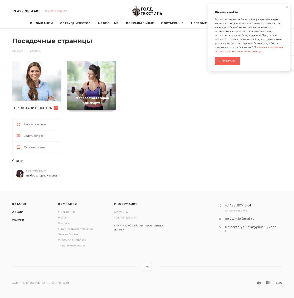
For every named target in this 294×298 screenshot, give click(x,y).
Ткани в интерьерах (71, 245)
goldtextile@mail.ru (239, 218)
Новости (64, 217)
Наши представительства (75, 228)
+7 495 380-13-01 (25, 11)
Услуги (18, 219)
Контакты (64, 223)
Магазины (121, 211)
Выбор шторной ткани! (41, 175)
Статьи (17, 161)
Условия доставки (126, 217)
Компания (67, 203)
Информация (126, 203)
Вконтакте (147, 266)
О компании (66, 211)
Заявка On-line (68, 234)
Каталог (19, 203)
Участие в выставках (72, 239)
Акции (18, 211)
